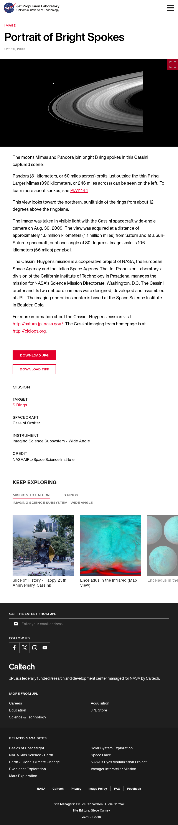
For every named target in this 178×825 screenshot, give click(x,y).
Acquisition (100, 703)
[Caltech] (22, 666)
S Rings (20, 405)
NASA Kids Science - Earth (31, 755)
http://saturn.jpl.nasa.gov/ (38, 324)
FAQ (117, 788)
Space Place (101, 755)
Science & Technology (27, 717)
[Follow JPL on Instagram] (35, 648)
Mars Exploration (23, 775)
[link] (89, 103)
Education (17, 710)
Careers (15, 703)
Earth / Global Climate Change (34, 762)
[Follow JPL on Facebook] (14, 648)
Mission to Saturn (31, 495)
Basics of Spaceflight (26, 748)
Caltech (58, 788)
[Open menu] (170, 8)
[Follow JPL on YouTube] (45, 648)
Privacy (76, 788)
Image (10, 25)
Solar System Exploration (112, 748)
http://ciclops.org (29, 331)
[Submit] (15, 624)
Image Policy (98, 788)
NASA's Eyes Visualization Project (119, 762)
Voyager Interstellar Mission (113, 768)
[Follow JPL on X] (24, 648)
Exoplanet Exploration (27, 768)
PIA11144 (79, 190)
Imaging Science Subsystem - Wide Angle (53, 502)
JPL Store (99, 710)
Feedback (134, 788)
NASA (41, 788)
